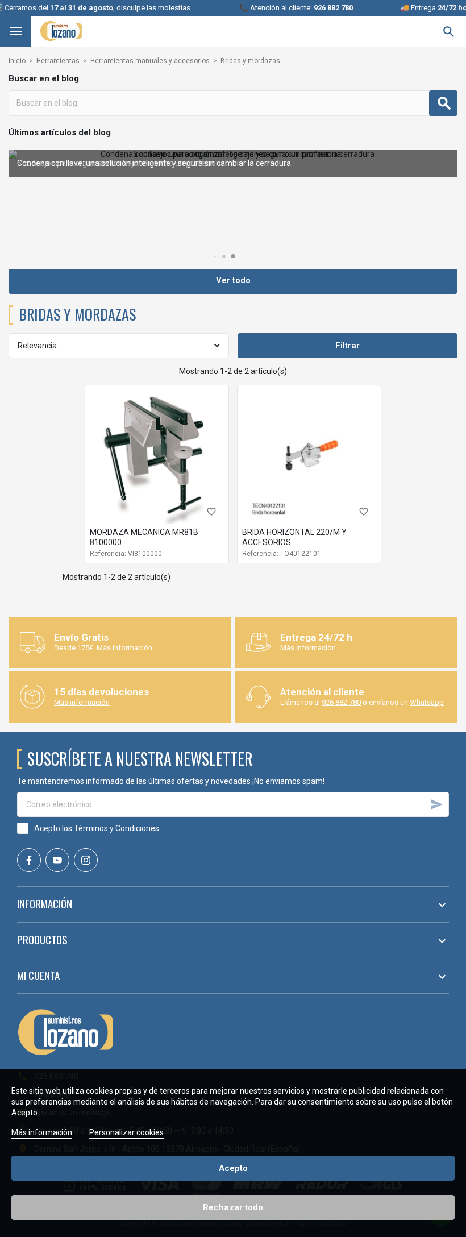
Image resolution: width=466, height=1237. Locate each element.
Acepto (233, 1168)
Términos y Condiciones (116, 828)
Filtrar (347, 346)
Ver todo (233, 280)
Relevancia (37, 345)
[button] (215, 257)
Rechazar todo (233, 1207)
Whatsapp (427, 702)
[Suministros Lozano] (61, 30)
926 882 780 (341, 702)
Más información (124, 648)
